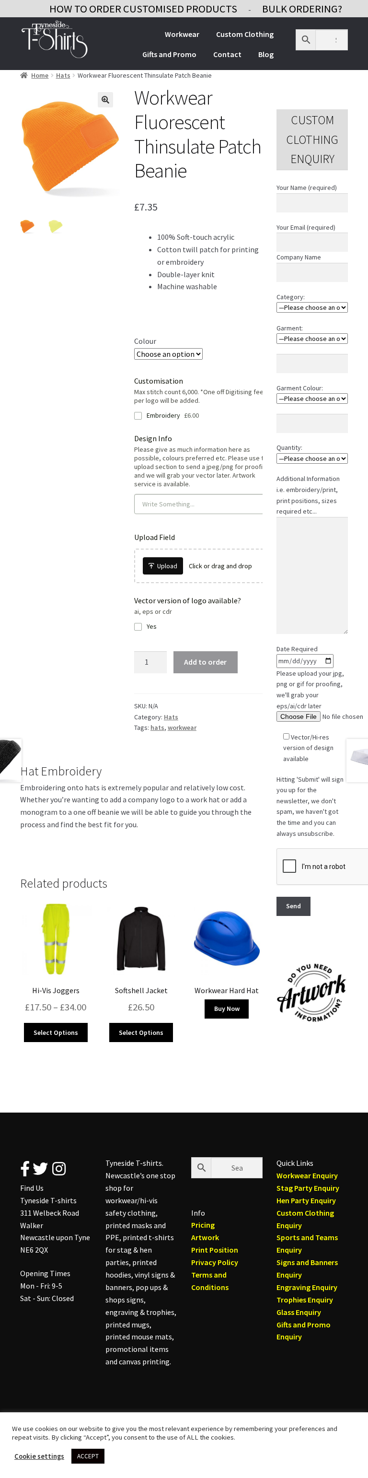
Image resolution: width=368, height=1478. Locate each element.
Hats (63, 75)
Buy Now (227, 1008)
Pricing (203, 1225)
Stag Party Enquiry (307, 1188)
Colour (145, 341)
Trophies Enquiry (304, 1299)
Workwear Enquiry (307, 1175)
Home (39, 75)
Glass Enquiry (298, 1312)
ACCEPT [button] (88, 1456)
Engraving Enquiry (306, 1287)
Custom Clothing (245, 34)
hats (157, 727)
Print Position (214, 1250)
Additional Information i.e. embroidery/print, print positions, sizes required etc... (308, 495)
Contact (227, 54)
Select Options (56, 1032)
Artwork (205, 1237)
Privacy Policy (214, 1262)
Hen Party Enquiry (306, 1200)
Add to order (205, 662)
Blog (266, 54)
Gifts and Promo (169, 54)
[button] (105, 99)
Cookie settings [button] (39, 1456)
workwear (182, 727)
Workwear (182, 34)
